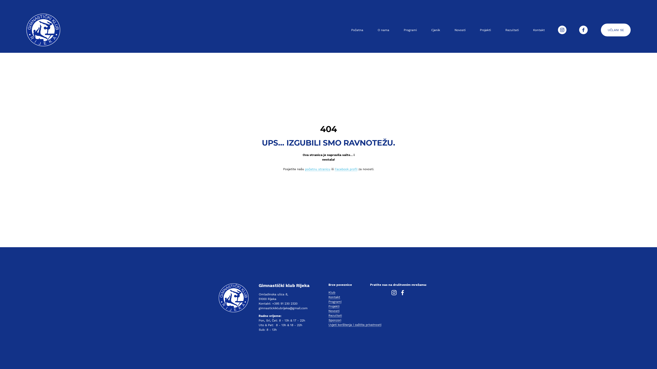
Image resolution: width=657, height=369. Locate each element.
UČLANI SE (616, 30)
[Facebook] (583, 30)
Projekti (485, 30)
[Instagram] (562, 30)
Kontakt (539, 30)
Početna (357, 30)
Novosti (460, 30)
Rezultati (512, 30)
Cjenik (435, 30)
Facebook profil (346, 169)
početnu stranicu (317, 169)
